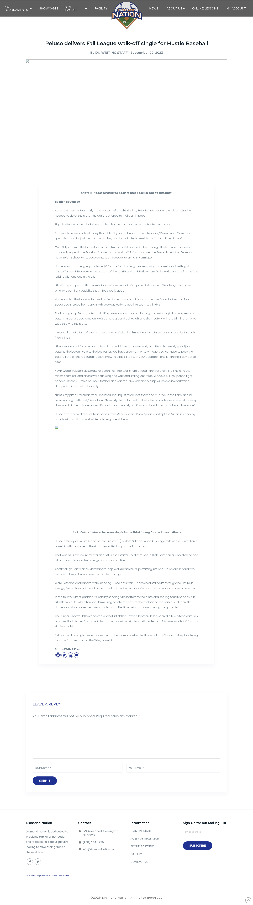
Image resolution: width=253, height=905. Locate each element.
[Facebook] (58, 655)
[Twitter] (64, 655)
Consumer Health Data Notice (54, 875)
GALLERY (136, 854)
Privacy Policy (32, 875)
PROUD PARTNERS (142, 846)
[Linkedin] (70, 655)
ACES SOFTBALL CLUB (144, 839)
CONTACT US (139, 862)
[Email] (76, 655)
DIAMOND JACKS (141, 831)
